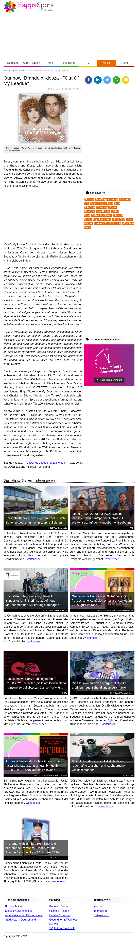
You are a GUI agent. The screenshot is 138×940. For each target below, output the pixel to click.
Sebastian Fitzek (102, 215)
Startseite (13, 62)
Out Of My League (37, 462)
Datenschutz (101, 915)
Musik (106, 62)
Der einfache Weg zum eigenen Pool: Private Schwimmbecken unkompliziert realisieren (35, 520)
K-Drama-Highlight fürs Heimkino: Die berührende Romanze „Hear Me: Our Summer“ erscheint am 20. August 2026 (32, 848)
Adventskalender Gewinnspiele (24, 915)
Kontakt (98, 906)
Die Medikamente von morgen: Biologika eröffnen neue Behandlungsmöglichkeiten (100, 685)
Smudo (89, 199)
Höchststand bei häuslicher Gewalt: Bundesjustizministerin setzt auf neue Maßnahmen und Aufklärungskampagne (32, 601)
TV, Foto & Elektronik (62, 928)
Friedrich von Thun (101, 203)
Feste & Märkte (14, 906)
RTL (131, 528)
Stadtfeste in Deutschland (20, 919)
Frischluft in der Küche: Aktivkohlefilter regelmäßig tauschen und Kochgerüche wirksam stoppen (98, 766)
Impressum (100, 910)
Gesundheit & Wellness (63, 919)
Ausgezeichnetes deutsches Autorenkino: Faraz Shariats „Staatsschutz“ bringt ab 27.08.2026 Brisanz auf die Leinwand (33, 766)
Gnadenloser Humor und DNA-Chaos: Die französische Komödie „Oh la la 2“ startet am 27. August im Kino (102, 601)
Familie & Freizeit (59, 915)
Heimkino (69, 62)
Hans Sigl (119, 219)
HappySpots (11, 70)
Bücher (125, 62)
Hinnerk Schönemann (108, 223)
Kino (50, 62)
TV (88, 62)
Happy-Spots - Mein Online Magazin (29, 6)
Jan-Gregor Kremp (107, 199)
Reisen (53, 924)
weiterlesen (33, 559)
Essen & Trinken (59, 910)
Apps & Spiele (31, 62)
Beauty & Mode (58, 906)
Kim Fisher (103, 211)
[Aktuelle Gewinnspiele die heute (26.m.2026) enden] (109, 385)
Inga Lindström (102, 219)
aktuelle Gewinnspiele (18, 910)
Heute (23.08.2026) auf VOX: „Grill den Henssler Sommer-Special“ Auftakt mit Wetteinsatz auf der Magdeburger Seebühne (101, 518)
